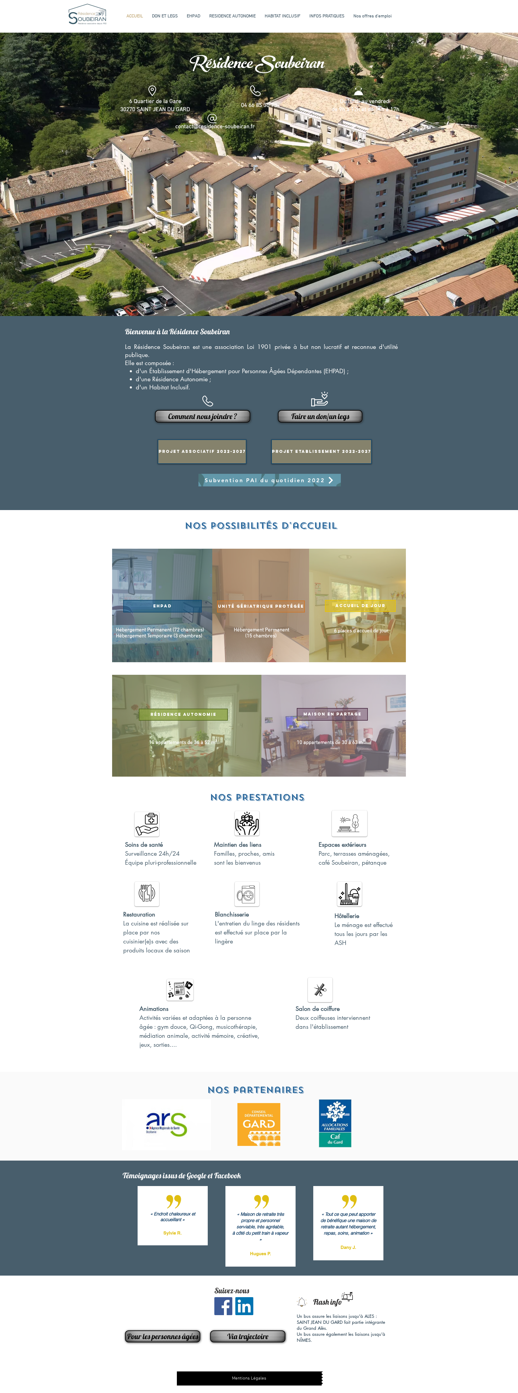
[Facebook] (223, 1306)
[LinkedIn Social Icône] (244, 1306)
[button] (259, 174)
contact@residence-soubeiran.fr (215, 126)
